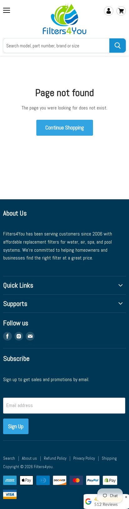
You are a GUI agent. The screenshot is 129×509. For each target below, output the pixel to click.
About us (29, 458)
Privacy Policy (84, 458)
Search (9, 458)
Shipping (109, 458)
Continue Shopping (64, 127)
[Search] (117, 45)
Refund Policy (55, 458)
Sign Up (15, 426)
